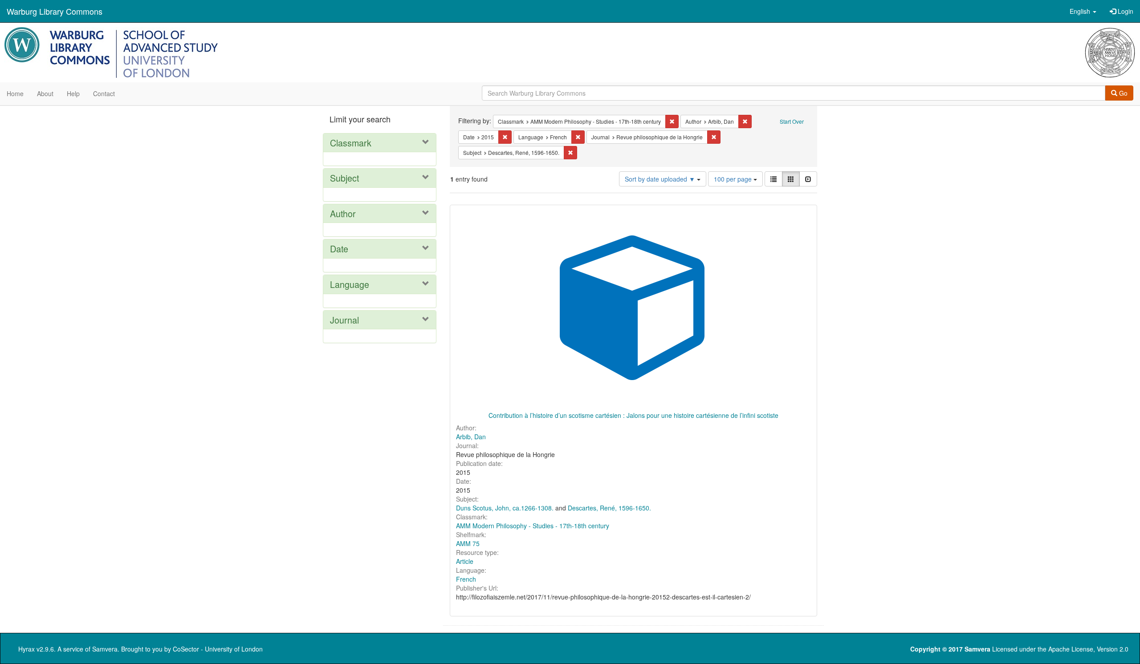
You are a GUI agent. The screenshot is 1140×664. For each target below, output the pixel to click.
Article (464, 561)
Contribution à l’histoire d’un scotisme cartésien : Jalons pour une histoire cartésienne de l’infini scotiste (633, 415)
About (45, 93)
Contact (104, 93)
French (466, 579)
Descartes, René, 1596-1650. (609, 507)
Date (339, 248)
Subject (344, 177)
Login (1124, 11)
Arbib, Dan (471, 436)
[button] (1083, 11)
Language (349, 284)
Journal (344, 319)
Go (1122, 93)
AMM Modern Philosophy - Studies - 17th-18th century (532, 525)
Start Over (792, 121)
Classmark (350, 142)
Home (15, 93)
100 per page (733, 178)
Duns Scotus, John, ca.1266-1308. (505, 507)
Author (343, 213)
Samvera (105, 648)
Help (73, 93)
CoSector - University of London (218, 648)
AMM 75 (468, 543)
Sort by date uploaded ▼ (661, 178)
